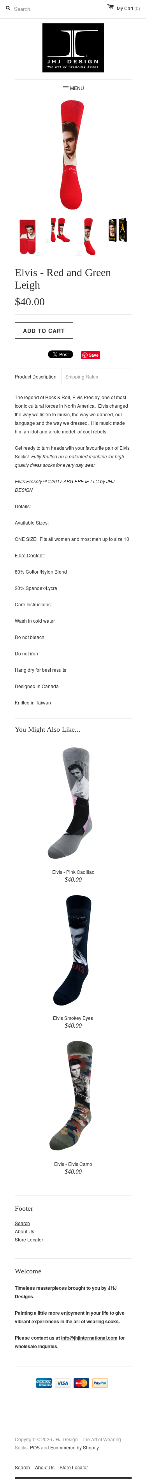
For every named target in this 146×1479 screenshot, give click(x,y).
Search (22, 1223)
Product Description (35, 376)
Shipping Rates (81, 376)
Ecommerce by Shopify (74, 1447)
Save (94, 355)
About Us (24, 1231)
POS (35, 1447)
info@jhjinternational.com (89, 1337)
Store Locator (29, 1239)
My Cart (128, 8)
